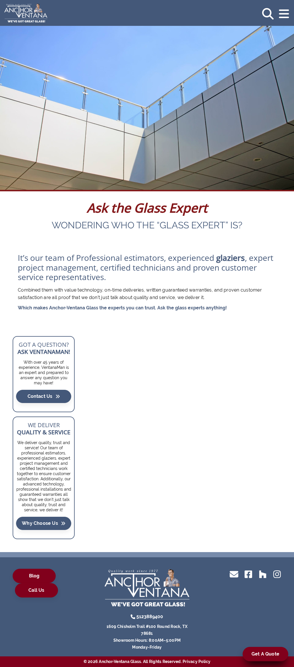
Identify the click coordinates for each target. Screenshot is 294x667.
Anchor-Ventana (67, 308)
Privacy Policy (197, 661)
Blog (34, 576)
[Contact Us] (234, 574)
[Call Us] (133, 616)
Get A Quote (265, 654)
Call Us (36, 590)
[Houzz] (262, 574)
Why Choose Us (40, 523)
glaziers (230, 257)
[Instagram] (277, 574)
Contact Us (40, 396)
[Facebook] (248, 574)
